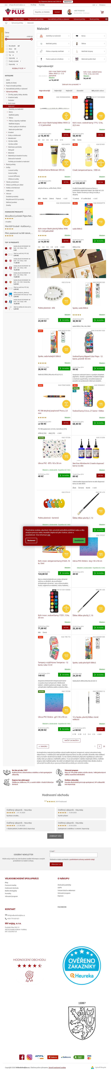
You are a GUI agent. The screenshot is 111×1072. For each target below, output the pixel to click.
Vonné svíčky (11, 173)
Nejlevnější (57, 91)
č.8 (51, 140)
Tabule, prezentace (11, 182)
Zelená (51, 198)
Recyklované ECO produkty (14, 199)
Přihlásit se (55, 864)
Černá (78, 140)
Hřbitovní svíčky (12, 179)
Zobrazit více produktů (69, 84)
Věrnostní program (10, 896)
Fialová (57, 198)
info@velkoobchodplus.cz (14, 915)
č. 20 (78, 734)
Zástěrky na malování (15, 109)
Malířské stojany (13, 124)
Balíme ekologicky (10, 891)
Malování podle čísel (14, 129)
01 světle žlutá (85, 198)
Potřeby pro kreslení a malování (18, 161)
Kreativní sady (12, 97)
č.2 (38, 140)
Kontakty (7, 893)
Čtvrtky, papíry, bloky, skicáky (17, 94)
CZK (93, 5)
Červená (80, 488)
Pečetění (10, 100)
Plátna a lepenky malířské (16, 121)
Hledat (56, 12)
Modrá (44, 198)
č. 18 (73, 734)
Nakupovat (67, 2)
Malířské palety (13, 115)
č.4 (43, 140)
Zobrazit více (55, 836)
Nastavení (30, 540)
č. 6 (93, 734)
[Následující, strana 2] (99, 746)
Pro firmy (32, 5)
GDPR (59, 887)
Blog (5, 882)
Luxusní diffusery (13, 176)
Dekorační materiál (13, 158)
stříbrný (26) (41, 433)
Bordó (87, 488)
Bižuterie (10, 153)
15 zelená (75, 198)
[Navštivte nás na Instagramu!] (28, 1057)
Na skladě (13, 46)
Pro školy (41, 5)
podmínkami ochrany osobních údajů (81, 859)
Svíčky (7, 167)
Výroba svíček (12, 144)
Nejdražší (68, 91)
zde (48, 535)
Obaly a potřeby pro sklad (13, 185)
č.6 (47, 140)
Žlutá (73, 488)
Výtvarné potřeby (11, 92)
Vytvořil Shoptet (100, 1067)
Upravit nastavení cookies (56, 1067)
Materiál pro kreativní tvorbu (16, 156)
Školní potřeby (10, 164)
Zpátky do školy (10, 83)
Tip (10, 55)
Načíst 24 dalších (71, 740)
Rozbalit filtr (17, 68)
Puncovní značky (10, 885)
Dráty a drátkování (13, 135)
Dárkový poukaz (10, 202)
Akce (11, 49)
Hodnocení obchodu (54, 795)
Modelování (11, 138)
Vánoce (7, 193)
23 (103, 746)
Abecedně (79, 91)
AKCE (7, 80)
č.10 (55, 140)
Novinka (12, 52)
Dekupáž (10, 150)
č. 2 (84, 734)
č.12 (60, 140)
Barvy (10, 112)
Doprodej (12, 64)
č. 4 (88, 734)
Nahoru (43, 746)
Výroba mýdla (12, 141)
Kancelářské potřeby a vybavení (16, 89)
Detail (65, 135)
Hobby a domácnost (12, 188)
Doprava (60, 896)
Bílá (73, 140)
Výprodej (12, 58)
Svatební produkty (11, 196)
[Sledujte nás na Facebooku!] (21, 1057)
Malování (10, 106)
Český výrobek (14, 61)
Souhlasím (78, 540)
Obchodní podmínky (63, 885)
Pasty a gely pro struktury (16, 126)
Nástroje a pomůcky (14, 147)
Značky (7, 205)
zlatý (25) (51, 433)
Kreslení (10, 132)
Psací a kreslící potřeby (13, 86)
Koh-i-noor (11, 103)
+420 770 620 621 (78, 11)
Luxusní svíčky (12, 170)
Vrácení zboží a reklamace (65, 890)
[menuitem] (6, 19)
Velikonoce (9, 191)
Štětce (10, 118)
